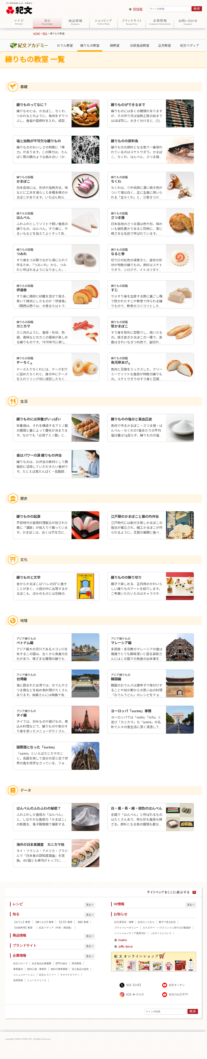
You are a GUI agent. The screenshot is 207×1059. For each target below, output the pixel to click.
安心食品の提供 (80, 969)
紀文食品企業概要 (41, 963)
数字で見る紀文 (167, 922)
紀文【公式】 (134, 985)
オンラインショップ (103, 22)
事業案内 (18, 969)
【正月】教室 (65, 922)
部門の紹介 (61, 963)
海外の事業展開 (59, 969)
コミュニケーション (24, 974)
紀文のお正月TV (178, 994)
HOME (36, 33)
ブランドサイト (132, 22)
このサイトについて (161, 933)
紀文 (19, 7)
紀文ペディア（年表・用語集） (56, 927)
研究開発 (76, 963)
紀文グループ (20, 963)
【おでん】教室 (21, 922)
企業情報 (160, 22)
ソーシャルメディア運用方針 (130, 933)
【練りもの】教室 (44, 922)
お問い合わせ (188, 22)
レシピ (19, 22)
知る (47, 22)
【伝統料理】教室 (24, 927)
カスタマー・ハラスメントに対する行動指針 (167, 927)
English (122, 940)
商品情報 (75, 22)
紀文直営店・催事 (124, 922)
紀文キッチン (177, 985)
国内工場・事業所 (36, 969)
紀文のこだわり (146, 922)
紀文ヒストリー (47, 974)
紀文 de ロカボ (135, 994)
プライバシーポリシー (126, 927)
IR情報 (138, 9)
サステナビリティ (70, 974)
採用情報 (18, 980)
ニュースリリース (36, 980)
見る (88, 904)
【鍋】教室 (83, 922)
